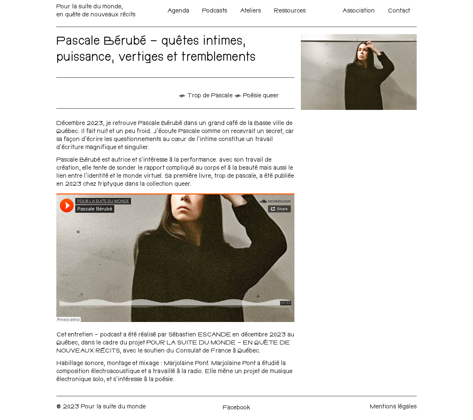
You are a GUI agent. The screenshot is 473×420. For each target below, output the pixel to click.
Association (358, 11)
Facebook (236, 408)
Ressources (290, 11)
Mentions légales (393, 407)
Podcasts (214, 11)
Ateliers (250, 11)
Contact (399, 11)
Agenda (178, 11)
